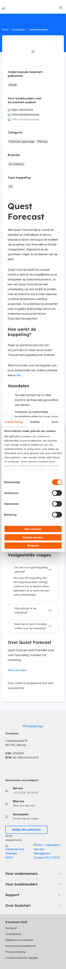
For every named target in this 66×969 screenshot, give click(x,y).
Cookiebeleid (13, 933)
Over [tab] (55, 422)
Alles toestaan (33, 528)
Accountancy (16, 163)
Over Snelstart (18, 905)
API (10, 186)
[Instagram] (24, 766)
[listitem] (33, 791)
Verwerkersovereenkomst (20, 945)
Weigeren (33, 545)
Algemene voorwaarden (19, 939)
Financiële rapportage (21, 141)
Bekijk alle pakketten (26, 829)
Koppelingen (19, 29)
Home (5, 29)
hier (18, 375)
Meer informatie (17, 670)
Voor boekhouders (21, 884)
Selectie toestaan (33, 537)
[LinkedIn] (16, 766)
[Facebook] (7, 766)
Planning (42, 141)
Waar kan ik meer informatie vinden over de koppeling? (30, 626)
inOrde (13, 84)
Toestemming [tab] (13, 422)
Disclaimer (11, 928)
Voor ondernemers (21, 873)
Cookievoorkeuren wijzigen (21, 957)
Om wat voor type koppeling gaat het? (31, 569)
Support (12, 895)
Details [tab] (35, 422)
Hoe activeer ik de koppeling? (25, 610)
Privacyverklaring (15, 951)
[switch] (57, 493)
